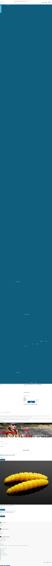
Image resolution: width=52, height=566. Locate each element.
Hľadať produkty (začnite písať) (17, 1)
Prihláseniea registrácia (49, 2)
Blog (0, 531)
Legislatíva (1, 532)
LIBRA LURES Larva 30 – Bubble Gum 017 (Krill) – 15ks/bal (7, 455)
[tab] (1, 412)
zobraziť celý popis (27, 392)
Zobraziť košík (1, 565)
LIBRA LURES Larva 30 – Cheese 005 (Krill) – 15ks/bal (7, 512)
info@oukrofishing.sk (4, 529)
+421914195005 (3, 522)
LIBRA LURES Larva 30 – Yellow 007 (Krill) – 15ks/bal (6, 505)
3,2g (5, 441)
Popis (2, 412)
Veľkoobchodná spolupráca (3, 540)
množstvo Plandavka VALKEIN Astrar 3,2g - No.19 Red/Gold (25, 399)
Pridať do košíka (31, 402)
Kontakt (1, 541)
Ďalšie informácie (7, 412)
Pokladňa (4, 565)
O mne (0, 530)
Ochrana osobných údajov (3, 539)
